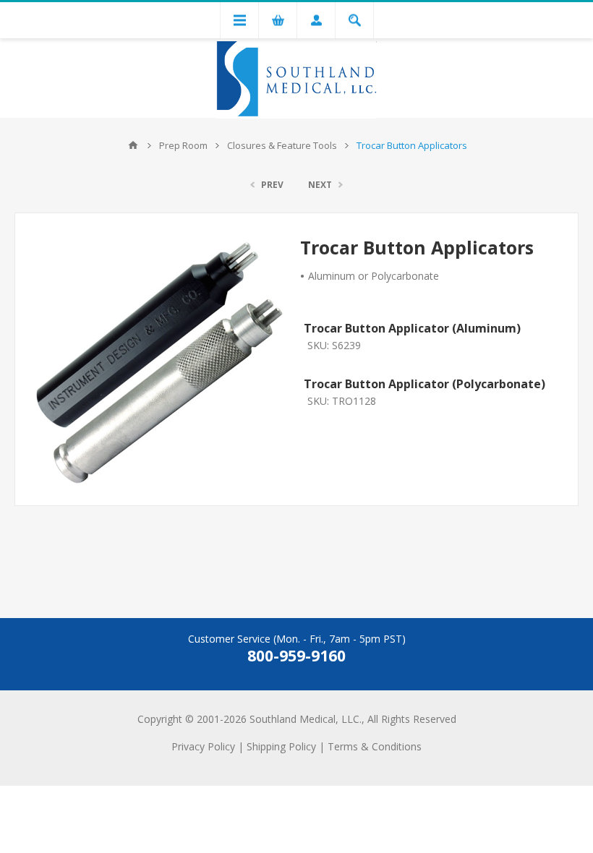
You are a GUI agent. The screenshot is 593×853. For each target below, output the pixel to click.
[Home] (133, 145)
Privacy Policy (203, 746)
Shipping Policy (281, 746)
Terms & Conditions (375, 746)
